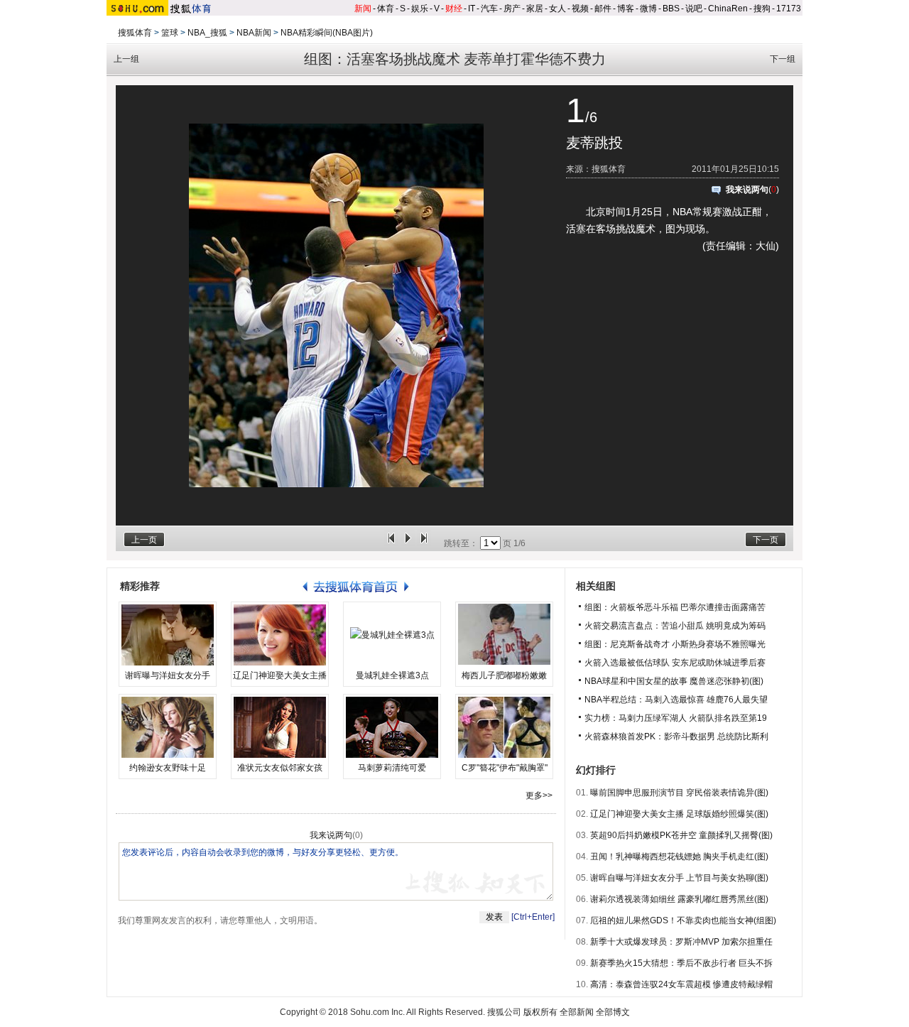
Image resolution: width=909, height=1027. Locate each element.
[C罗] (504, 727)
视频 (580, 8)
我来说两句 (747, 190)
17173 (788, 8)
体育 (385, 8)
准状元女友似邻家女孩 (279, 768)
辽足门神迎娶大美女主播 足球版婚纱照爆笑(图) (679, 814)
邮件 (602, 8)
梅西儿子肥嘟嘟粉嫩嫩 (504, 675)
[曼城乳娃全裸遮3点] (392, 635)
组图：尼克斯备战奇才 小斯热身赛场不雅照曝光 (675, 644)
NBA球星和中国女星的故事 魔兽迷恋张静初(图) (673, 681)
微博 (648, 8)
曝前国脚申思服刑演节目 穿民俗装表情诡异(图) (679, 793)
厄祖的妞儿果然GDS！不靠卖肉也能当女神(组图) (683, 920)
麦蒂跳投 (594, 143)
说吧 (693, 8)
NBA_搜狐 (207, 33)
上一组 (126, 59)
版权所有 (540, 1012)
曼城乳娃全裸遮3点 (392, 675)
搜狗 (762, 8)
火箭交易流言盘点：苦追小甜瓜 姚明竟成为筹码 (675, 626)
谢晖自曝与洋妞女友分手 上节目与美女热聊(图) (679, 878)
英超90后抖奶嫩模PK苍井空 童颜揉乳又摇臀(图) (681, 835)
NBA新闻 (253, 33)
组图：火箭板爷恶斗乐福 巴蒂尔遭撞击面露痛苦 (675, 607)
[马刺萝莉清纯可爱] (392, 727)
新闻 (362, 8)
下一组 (782, 59)
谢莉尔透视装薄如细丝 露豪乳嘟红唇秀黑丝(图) (679, 899)
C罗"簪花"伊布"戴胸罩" (505, 768)
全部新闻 (577, 1012)
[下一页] (424, 543)
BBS (671, 8)
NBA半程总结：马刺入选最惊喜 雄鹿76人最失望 (676, 700)
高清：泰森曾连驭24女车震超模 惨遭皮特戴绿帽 (681, 984)
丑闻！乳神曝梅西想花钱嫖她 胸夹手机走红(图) (679, 857)
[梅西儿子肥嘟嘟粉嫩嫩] (504, 635)
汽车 (489, 8)
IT (471, 8)
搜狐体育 (135, 33)
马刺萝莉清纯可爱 (392, 768)
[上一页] (391, 543)
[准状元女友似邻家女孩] (280, 727)
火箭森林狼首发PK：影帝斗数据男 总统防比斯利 (676, 736)
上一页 (144, 540)
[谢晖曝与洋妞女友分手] (167, 635)
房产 (512, 8)
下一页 (765, 540)
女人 (557, 8)
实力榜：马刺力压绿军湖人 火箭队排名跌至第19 (675, 718)
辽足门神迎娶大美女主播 (280, 675)
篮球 (169, 33)
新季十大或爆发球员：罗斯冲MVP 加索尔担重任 (681, 942)
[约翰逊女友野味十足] (167, 727)
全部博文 (613, 1012)
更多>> (539, 795)
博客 (625, 8)
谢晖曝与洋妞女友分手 (167, 675)
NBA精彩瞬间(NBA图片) (327, 33)
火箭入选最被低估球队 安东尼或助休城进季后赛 (675, 663)
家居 (534, 8)
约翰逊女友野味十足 (167, 768)
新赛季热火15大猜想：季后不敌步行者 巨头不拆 (681, 963)
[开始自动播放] (408, 543)
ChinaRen (728, 8)
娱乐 (419, 8)
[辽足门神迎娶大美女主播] (280, 635)
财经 (453, 8)
